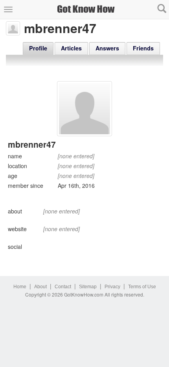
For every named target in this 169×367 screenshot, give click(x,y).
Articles (71, 48)
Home (19, 286)
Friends (143, 48)
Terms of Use (142, 286)
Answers (107, 48)
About (40, 286)
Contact (63, 286)
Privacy (112, 286)
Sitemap (88, 286)
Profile (38, 48)
